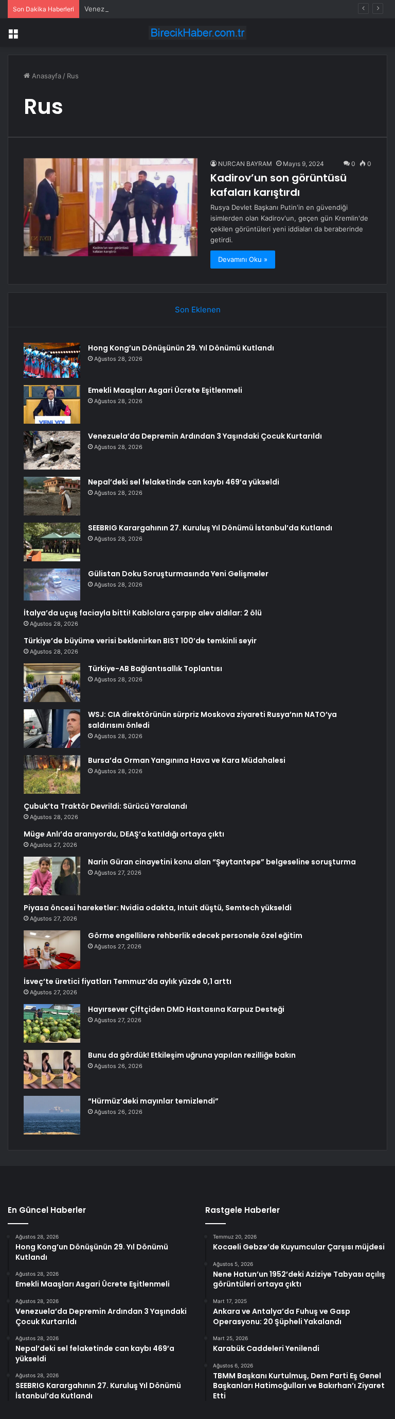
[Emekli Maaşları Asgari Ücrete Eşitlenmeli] (52, 404)
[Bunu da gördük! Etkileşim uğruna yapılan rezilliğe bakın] (52, 1069)
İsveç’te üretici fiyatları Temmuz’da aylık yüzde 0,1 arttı (127, 981)
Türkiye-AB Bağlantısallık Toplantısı (155, 668)
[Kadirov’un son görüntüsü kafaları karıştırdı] (111, 207)
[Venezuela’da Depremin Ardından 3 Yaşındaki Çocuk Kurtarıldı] (52, 450)
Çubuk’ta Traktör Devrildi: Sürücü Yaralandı (105, 806)
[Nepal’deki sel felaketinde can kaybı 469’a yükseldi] (52, 496)
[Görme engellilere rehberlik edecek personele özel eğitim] (52, 949)
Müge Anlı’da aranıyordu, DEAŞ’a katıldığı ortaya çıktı (124, 834)
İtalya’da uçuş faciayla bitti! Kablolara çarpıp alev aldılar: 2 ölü (143, 613)
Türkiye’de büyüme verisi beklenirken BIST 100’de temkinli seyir (140, 641)
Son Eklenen (198, 309)
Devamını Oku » (242, 259)
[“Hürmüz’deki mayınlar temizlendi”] (52, 1115)
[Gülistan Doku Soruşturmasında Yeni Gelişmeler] (52, 584)
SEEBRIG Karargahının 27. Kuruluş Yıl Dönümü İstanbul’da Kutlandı (210, 528)
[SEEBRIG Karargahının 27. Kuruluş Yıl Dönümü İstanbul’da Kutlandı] (52, 542)
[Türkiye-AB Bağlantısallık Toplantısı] (52, 682)
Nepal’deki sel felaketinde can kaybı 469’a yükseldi (183, 482)
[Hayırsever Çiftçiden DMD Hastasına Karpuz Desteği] (52, 1023)
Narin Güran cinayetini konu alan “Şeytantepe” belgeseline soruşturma (222, 862)
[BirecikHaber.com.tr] (197, 33)
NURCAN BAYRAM (245, 164)
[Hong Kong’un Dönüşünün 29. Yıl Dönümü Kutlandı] (52, 360)
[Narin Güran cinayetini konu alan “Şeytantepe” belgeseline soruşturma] (52, 876)
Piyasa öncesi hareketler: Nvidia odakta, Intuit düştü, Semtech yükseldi (158, 908)
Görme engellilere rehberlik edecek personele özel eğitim (195, 935)
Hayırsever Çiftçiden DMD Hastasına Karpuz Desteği (186, 1009)
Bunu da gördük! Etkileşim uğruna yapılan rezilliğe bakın (192, 1055)
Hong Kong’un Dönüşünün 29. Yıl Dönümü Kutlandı (181, 348)
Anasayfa (45, 76)
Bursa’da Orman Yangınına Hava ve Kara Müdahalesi (186, 760)
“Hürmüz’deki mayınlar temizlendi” (153, 1101)
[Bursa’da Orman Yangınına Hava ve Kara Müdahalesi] (52, 774)
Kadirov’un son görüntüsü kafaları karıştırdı (278, 185)
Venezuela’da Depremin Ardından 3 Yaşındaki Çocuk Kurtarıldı (205, 436)
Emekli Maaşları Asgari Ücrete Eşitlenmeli (165, 390)
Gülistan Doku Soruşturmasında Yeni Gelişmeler (178, 574)
